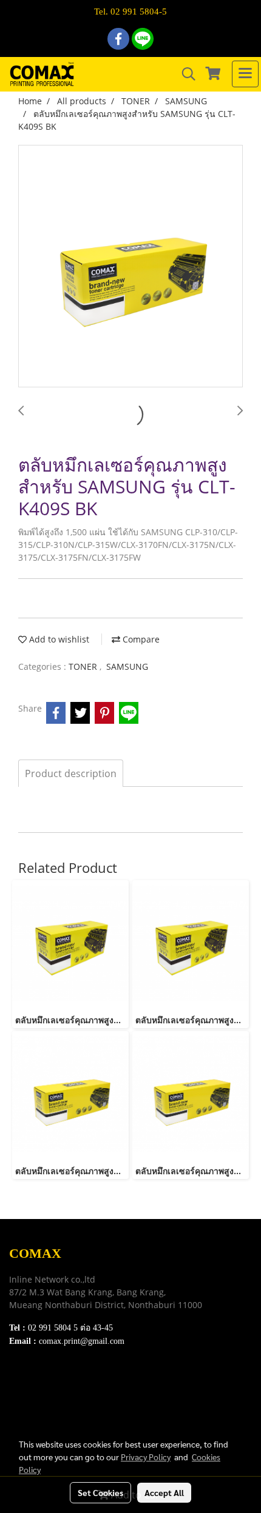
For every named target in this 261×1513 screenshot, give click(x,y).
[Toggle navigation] (245, 74)
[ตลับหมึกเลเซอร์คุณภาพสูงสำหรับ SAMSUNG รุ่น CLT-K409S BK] (130, 266)
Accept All (164, 1492)
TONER (84, 666)
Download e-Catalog (49, 1382)
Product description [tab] (71, 773)
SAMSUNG (127, 666)
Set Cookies (100, 1492)
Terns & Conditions (46, 1397)
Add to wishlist (58, 639)
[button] (184, 74)
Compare (140, 639)
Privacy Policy (37, 1413)
